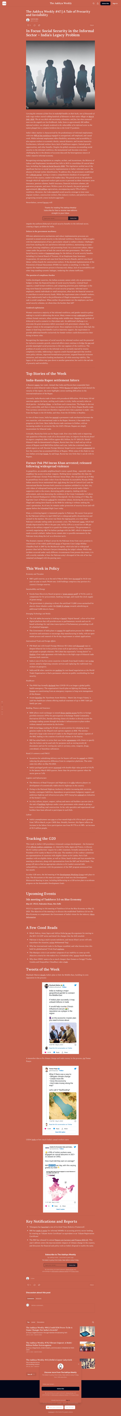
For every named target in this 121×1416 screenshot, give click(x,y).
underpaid (81, 315)
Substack (51, 1412)
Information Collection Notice (60, 1395)
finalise (32, 654)
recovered (57, 767)
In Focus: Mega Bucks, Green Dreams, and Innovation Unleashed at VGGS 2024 (50, 1349)
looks (34, 1139)
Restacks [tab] (38, 1298)
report (37, 385)
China (48, 404)
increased (76, 578)
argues (76, 955)
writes (51, 942)
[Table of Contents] (2, 708)
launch (64, 618)
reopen (59, 630)
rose (52, 819)
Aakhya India (34, 19)
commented (87, 448)
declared (51, 685)
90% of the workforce (42, 135)
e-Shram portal (35, 174)
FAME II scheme (62, 606)
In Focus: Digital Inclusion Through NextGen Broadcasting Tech (46, 1333)
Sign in (115, 3)
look (66, 962)
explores (60, 949)
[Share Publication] (98, 3)
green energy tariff (70, 594)
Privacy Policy (75, 1395)
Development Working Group (72, 874)
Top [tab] (28, 1322)
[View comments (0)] (34, 25)
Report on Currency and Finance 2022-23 (71, 1240)
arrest (58, 543)
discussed (80, 646)
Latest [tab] (33, 1322)
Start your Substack (55, 1407)
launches (38, 697)
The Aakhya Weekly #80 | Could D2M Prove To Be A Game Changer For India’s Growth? (49, 1328)
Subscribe (105, 3)
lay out (68, 933)
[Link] (23, 32)
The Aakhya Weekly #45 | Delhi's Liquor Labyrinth (49, 1360)
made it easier (41, 1230)
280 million (42, 189)
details (43, 975)
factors (46, 202)
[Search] (93, 3)
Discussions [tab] (40, 1322)
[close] (78, 1364)
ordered (51, 499)
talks (73, 782)
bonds (45, 453)
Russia (67, 388)
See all (30, 1374)
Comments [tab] (30, 1298)
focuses (32, 691)
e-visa (91, 661)
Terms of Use (69, 1393)
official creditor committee (41, 847)
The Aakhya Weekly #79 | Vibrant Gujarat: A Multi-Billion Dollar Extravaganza (49, 1344)
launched (44, 1227)
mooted (55, 417)
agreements (71, 740)
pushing (58, 670)
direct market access (68, 713)
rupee (82, 521)
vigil (59, 482)
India (76, 388)
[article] (60, 1332)
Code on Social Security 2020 (53, 166)
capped (82, 758)
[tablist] (34, 1298)
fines (41, 728)
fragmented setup (53, 253)
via (84, 1058)
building (41, 804)
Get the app (70, 1407)
